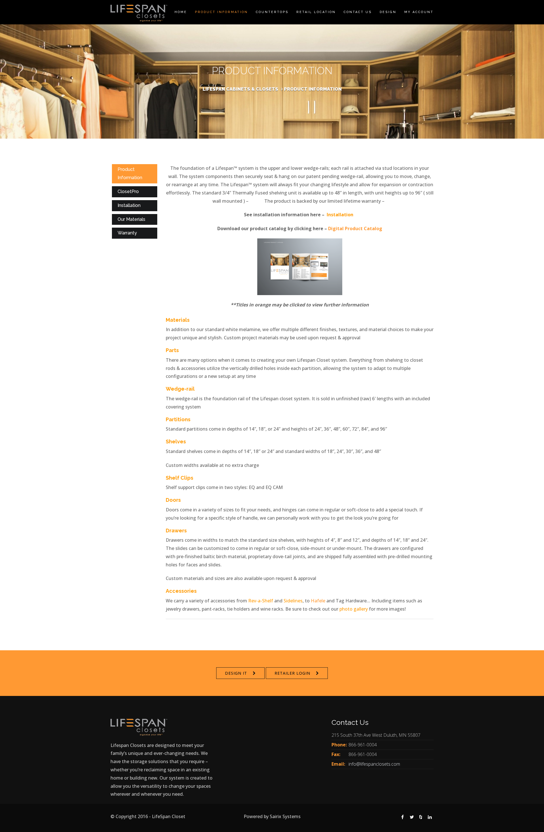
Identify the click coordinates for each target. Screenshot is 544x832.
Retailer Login (292, 673)
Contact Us (358, 12)
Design (388, 12)
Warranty (127, 233)
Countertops (272, 12)
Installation (129, 205)
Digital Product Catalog (355, 228)
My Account (419, 12)
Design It (236, 673)
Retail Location (316, 12)
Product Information (221, 12)
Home (181, 12)
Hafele (318, 601)
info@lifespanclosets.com (374, 764)
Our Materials (131, 219)
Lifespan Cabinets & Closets (240, 89)
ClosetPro (128, 191)
